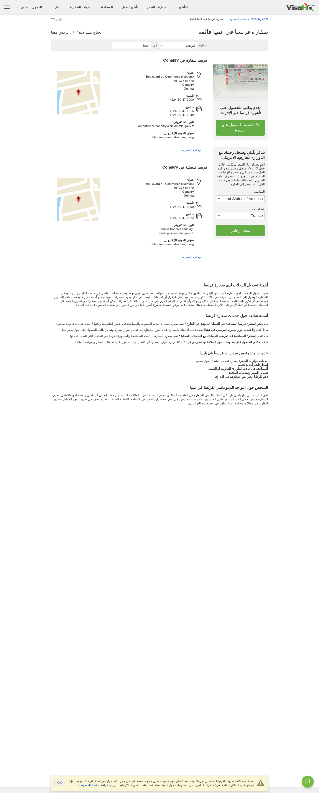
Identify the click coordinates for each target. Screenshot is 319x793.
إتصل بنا (56, 7)
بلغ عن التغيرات (192, 149)
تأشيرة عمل (130, 7)
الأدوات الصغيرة (81, 7)
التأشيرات (181, 7)
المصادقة (106, 7)
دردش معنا (60, 32)
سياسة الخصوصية (89, 785)
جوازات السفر (156, 7)
